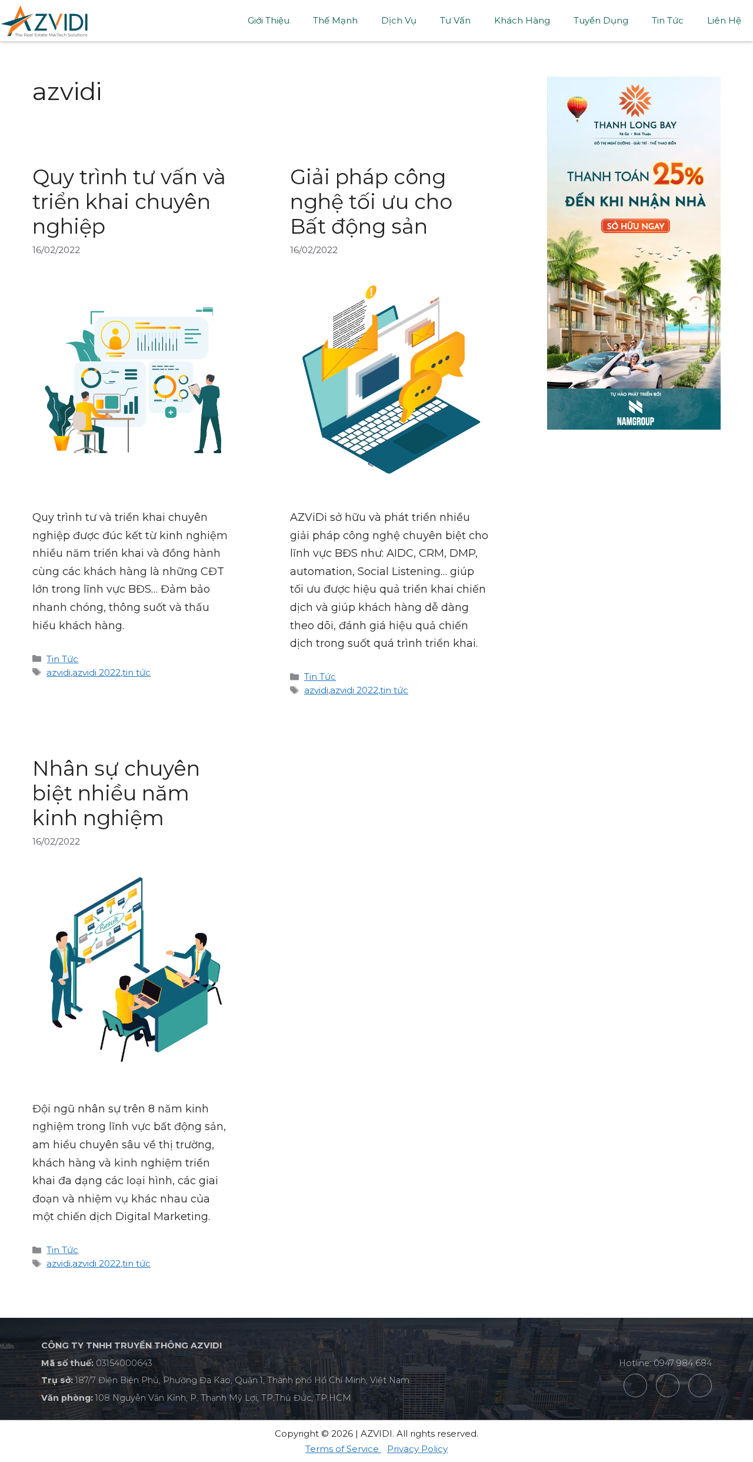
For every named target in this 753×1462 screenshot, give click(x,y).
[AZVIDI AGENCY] (44, 20)
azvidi (58, 672)
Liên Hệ (724, 20)
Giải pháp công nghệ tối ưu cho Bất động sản (371, 201)
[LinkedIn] (700, 1385)
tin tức (136, 672)
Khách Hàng (522, 20)
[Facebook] (635, 1385)
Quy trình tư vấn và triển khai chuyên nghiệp (129, 201)
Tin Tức (668, 20)
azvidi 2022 (96, 672)
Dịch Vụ (399, 20)
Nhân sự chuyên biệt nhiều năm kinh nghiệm (116, 793)
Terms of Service (343, 1448)
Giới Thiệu (268, 20)
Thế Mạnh (335, 20)
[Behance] (667, 1385)
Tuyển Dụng (601, 20)
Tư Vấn (455, 20)
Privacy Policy (417, 1448)
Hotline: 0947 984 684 (665, 1363)
